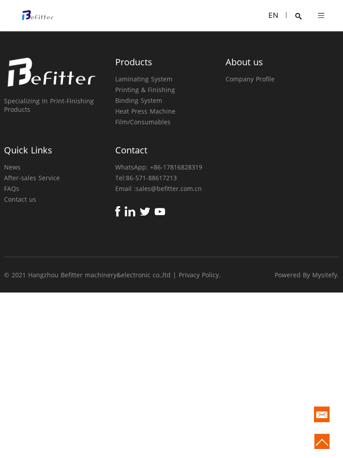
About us (244, 62)
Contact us (20, 199)
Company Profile (250, 79)
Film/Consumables (143, 122)
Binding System (138, 100)
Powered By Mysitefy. (307, 275)
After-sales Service (32, 178)
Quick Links (28, 150)
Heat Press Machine (145, 111)
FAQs (11, 188)
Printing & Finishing (145, 89)
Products (133, 62)
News (12, 167)
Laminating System (143, 79)
